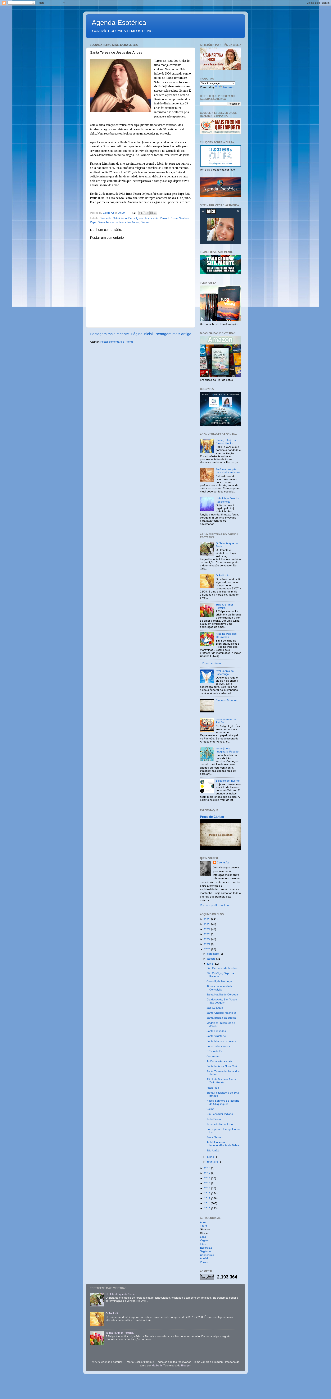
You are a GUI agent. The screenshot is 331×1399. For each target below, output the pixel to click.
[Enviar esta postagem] (133, 212)
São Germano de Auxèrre (222, 968)
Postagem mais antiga (173, 334)
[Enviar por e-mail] (140, 213)
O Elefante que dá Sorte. (121, 1294)
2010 (207, 1208)
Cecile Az (223, 862)
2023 (207, 934)
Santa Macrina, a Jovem (221, 1041)
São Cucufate (214, 1007)
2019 (207, 1168)
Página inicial (142, 334)
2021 (207, 944)
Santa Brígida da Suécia (221, 1017)
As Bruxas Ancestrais (219, 1061)
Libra (203, 1244)
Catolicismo (120, 218)
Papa (93, 222)
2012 (207, 1198)
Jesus (148, 218)
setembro (213, 953)
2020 (207, 949)
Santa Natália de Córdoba (222, 994)
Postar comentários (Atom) (116, 341)
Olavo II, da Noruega (219, 981)
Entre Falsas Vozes (218, 1046)
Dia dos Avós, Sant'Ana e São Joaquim (221, 1001)
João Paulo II (161, 218)
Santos (145, 222)
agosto (211, 958)
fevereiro (213, 1161)
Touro (203, 1225)
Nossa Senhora (180, 218)
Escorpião (206, 1247)
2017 (207, 1173)
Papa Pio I (212, 1087)
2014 (207, 1188)
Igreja (139, 218)
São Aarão (212, 1150)
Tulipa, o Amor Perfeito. (224, 606)
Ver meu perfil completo (214, 905)
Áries (203, 1222)
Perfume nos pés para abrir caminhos (228, 471)
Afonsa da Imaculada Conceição (219, 988)
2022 (207, 939)
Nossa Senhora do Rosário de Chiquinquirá (222, 1102)
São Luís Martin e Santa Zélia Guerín (221, 1081)
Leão (203, 1236)
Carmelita (105, 218)
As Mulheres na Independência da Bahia (222, 1144)
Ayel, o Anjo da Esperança (225, 672)
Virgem (204, 1240)
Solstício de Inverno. (228, 780)
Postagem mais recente (109, 334)
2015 (207, 1183)
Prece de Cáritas (212, 663)
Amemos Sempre (226, 700)
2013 (207, 1193)
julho (210, 963)
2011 (207, 1203)
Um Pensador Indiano (219, 1114)
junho (211, 1156)
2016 (207, 1178)
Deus (131, 218)
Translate (228, 87)
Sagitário (205, 1251)
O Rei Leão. (223, 575)
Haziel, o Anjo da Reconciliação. (226, 442)
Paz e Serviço (214, 1137)
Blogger (185, 1365)
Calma (210, 1109)
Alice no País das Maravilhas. (226, 635)
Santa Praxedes (216, 1031)
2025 (207, 924)
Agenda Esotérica (119, 22)
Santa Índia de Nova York (221, 1066)
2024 (207, 929)
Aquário (204, 1258)
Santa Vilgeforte (216, 1036)
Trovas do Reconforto (219, 1124)
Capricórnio (207, 1255)
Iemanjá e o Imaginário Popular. (227, 750)
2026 (207, 919)
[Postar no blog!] (144, 213)
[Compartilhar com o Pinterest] (155, 213)
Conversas (213, 1056)
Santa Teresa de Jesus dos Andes (118, 222)
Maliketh (157, 1365)
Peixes (204, 1262)
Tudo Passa (213, 1119)
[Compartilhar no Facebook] (151, 213)
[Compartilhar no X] (148, 213)
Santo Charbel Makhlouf (221, 1012)
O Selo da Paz (215, 1051)
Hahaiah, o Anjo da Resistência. (227, 500)
